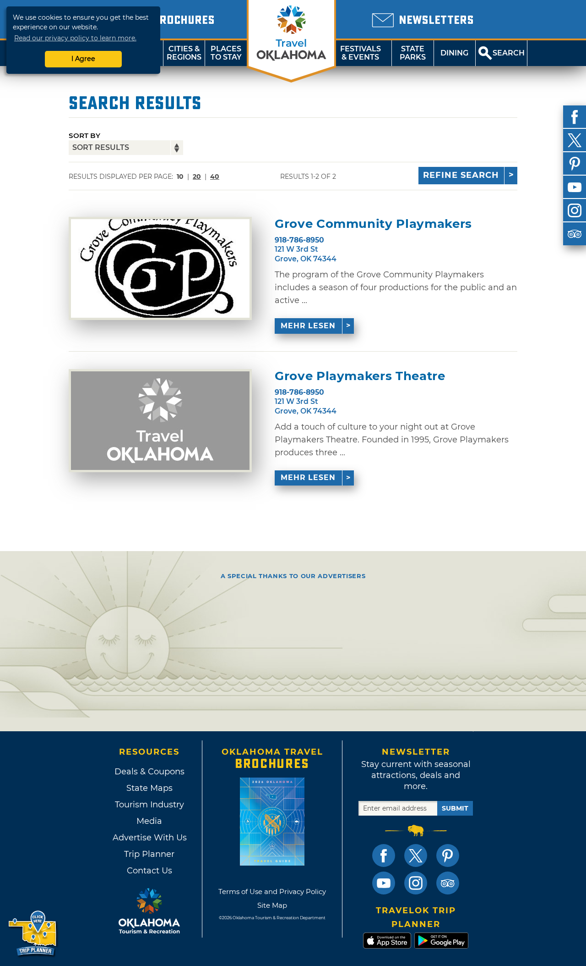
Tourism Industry (149, 805)
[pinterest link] (447, 855)
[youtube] (574, 187)
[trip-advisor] (574, 233)
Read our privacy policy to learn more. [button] (75, 38)
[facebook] (574, 116)
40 (214, 176)
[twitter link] (415, 855)
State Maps (149, 788)
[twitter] (574, 140)
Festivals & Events (360, 52)
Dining (454, 53)
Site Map (272, 905)
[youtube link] (383, 883)
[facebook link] (383, 855)
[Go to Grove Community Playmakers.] (160, 268)
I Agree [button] (83, 59)
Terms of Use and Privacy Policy (272, 891)
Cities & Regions (184, 52)
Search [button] (509, 53)
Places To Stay (226, 52)
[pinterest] (574, 163)
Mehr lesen (308, 325)
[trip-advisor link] (447, 883)
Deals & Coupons (149, 772)
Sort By (84, 135)
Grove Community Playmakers (373, 224)
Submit (455, 808)
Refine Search (461, 175)
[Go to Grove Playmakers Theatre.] (160, 420)
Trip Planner (149, 854)
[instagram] (574, 210)
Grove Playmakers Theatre (360, 376)
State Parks (413, 52)
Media (149, 821)
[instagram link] (415, 883)
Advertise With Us (149, 838)
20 (197, 176)
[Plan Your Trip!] (33, 933)
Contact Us (149, 871)
